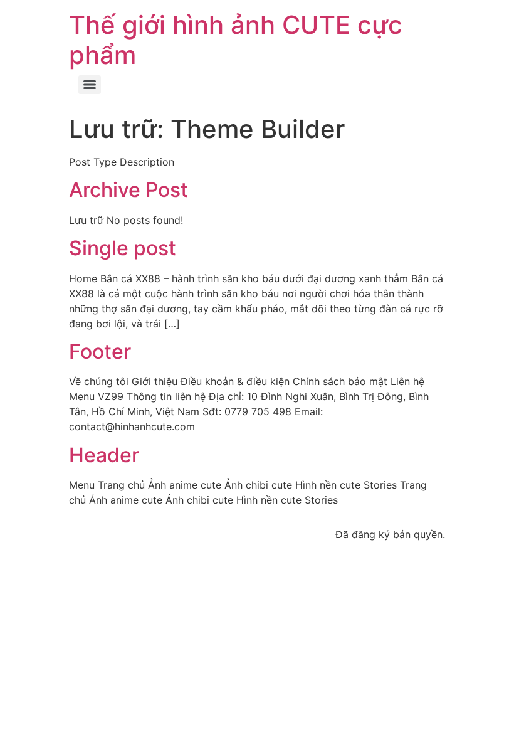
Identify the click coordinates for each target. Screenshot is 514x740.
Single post (122, 248)
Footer (100, 351)
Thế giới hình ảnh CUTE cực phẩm (235, 39)
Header (104, 455)
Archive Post (128, 189)
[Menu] (89, 84)
